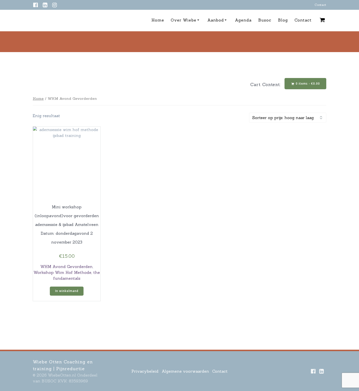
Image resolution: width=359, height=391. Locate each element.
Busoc (264, 20)
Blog (283, 20)
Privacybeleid (144, 371)
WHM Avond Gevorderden (66, 266)
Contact (320, 5)
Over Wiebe (183, 20)
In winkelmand (66, 291)
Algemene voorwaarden (185, 371)
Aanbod (215, 20)
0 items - (307, 83)
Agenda (243, 20)
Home (157, 20)
